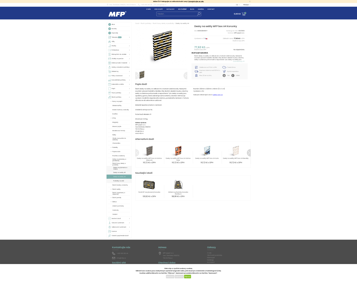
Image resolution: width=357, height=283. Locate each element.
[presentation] (137, 75)
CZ (237, 5)
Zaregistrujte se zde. (196, 1)
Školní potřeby (146, 23)
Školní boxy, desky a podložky (163, 23)
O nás (148, 9)
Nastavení (170, 277)
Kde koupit (159, 9)
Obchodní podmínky (214, 255)
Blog (192, 9)
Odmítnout (179, 277)
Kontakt (211, 9)
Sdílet (238, 75)
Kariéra (201, 9)
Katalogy (171, 9)
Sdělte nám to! (218, 95)
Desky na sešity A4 (182, 23)
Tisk (228, 75)
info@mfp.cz (161, 5)
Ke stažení (182, 9)
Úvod (137, 23)
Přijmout (187, 277)
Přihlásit (246, 5)
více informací (238, 61)
